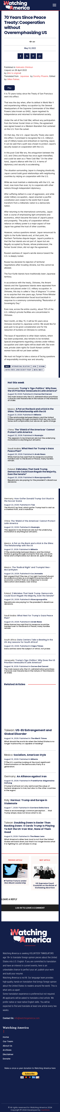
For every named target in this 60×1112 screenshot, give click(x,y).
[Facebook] (20, 56)
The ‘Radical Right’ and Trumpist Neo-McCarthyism (27, 568)
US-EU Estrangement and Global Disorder (28, 732)
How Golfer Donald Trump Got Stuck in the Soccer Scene (29, 499)
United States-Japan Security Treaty (18, 370)
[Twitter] (27, 56)
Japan (34, 366)
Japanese (24, 76)
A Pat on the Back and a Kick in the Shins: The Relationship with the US (31, 410)
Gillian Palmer (13, 79)
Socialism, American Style (30, 755)
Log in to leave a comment (30, 908)
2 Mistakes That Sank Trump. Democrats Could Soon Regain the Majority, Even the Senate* (32, 472)
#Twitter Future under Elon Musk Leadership (15, 882)
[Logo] (24, 5)
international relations (21, 366)
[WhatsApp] (39, 56)
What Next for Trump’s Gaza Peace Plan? (31, 449)
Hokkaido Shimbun (24, 67)
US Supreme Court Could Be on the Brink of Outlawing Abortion (45, 885)
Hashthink (45, 1110)
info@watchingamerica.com (27, 1018)
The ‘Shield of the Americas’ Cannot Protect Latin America (31, 431)
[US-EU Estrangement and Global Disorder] (30, 707)
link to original (14, 73)
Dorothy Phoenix (40, 76)
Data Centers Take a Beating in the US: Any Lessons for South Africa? (28, 641)
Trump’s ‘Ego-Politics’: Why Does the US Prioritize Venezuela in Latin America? (32, 389)
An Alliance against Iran (32, 776)
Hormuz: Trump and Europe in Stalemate (25, 801)
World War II (38, 370)
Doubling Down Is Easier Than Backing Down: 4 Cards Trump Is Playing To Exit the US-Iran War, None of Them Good (29, 827)
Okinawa (42, 366)
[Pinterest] (33, 56)
